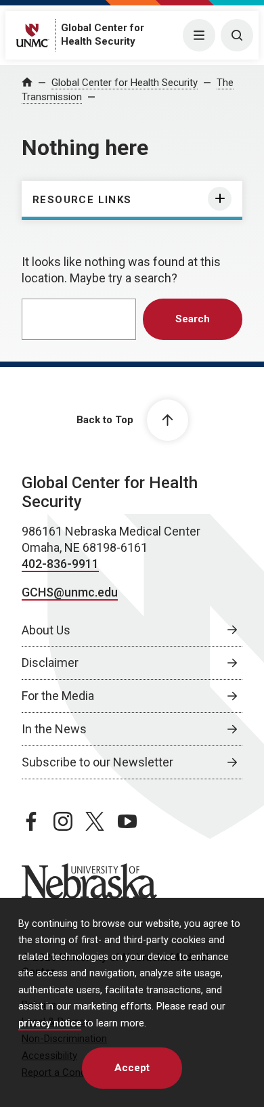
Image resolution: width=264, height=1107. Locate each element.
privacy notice (49, 1023)
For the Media (58, 696)
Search (192, 319)
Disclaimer (50, 662)
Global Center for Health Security (124, 83)
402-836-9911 (60, 564)
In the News (54, 729)
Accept (132, 1068)
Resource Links (82, 200)
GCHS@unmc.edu (70, 592)
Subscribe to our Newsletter (97, 762)
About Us (46, 630)
